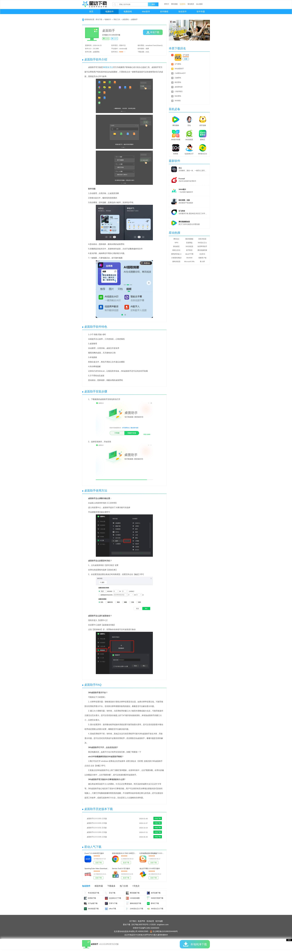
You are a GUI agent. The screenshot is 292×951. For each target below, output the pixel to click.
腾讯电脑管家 (202, 250)
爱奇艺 (166, 4)
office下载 (112, 909)
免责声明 (141, 921)
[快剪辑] (176, 147)
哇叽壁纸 (178, 96)
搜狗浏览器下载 (135, 903)
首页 (91, 11)
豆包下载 (112, 893)
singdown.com (162, 925)
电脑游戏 (128, 11)
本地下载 (154, 32)
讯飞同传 (182, 211)
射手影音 (189, 250)
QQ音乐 (182, 4)
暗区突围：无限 (184, 200)
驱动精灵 (191, 4)
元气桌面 (186, 55)
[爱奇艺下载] (148, 903)
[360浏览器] (189, 133)
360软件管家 (175, 139)
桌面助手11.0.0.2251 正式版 (97, 818)
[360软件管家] (176, 133)
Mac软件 (146, 11)
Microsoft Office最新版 (189, 261)
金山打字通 (189, 254)
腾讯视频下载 (134, 893)
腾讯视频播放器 (184, 222)
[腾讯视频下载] (127, 893)
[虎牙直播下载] (148, 893)
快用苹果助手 (202, 246)
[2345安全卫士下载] (127, 908)
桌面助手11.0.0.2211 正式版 (97, 828)
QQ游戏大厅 (189, 154)
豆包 (189, 125)
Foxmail (182, 179)
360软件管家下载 (157, 898)
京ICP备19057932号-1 (140, 925)
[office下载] (106, 908)
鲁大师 (202, 261)
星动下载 (99, 19)
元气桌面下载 (93, 903)
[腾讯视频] (176, 119)
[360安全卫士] (203, 147)
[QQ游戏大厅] (189, 147)
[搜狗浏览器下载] (127, 903)
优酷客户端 (202, 258)
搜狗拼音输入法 (176, 254)
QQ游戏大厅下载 (115, 898)
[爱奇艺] (203, 133)
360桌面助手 (179, 68)
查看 (185, 59)
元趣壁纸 (178, 78)
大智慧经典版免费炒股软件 (176, 258)
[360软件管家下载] (148, 898)
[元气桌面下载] (85, 903)
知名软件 (182, 11)
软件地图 (159, 921)
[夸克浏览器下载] (85, 893)
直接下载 (98, 862)
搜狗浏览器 (176, 261)
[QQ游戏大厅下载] (106, 898)
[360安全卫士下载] (148, 908)
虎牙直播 (202, 125)
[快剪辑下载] (85, 898)
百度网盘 (189, 243)
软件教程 (164, 11)
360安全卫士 (108, 67)
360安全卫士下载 (157, 909)
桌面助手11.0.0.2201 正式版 (97, 832)
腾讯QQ (176, 239)
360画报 (178, 100)
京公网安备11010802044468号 (165, 931)
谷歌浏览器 (202, 239)
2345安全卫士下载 (136, 909)
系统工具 (116, 19)
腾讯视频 (174, 4)
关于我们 (133, 921)
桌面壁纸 (125, 19)
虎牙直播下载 (155, 893)
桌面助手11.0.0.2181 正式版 (97, 837)
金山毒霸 (199, 4)
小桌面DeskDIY (180, 73)
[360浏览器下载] (85, 908)
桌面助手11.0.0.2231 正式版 (97, 823)
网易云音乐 (176, 250)
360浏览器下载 (93, 909)
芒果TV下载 (113, 903)
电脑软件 (109, 11)
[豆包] (189, 119)
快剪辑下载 (92, 898)
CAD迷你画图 (135, 898)
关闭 (289, 940)
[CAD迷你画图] (127, 898)
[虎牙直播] (203, 119)
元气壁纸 (178, 64)
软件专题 (201, 11)
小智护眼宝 (179, 91)
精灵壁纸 (178, 82)
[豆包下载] (106, 893)
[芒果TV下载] (106, 903)
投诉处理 (150, 921)
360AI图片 (182, 189)
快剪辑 (175, 154)
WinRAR (189, 258)
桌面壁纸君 (179, 87)
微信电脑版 (189, 239)
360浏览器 (189, 139)
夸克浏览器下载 (93, 893)
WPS (176, 243)
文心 (180, 168)
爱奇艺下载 (155, 903)
